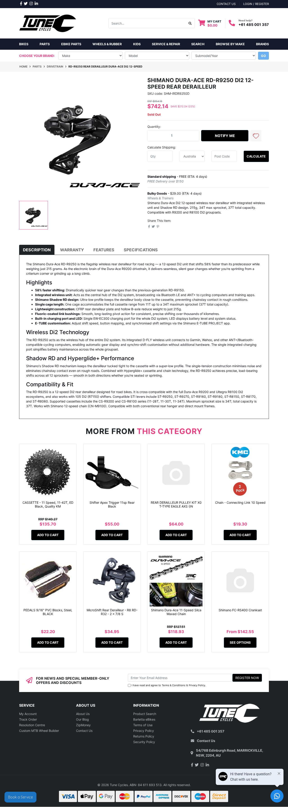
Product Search (144, 714)
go (263, 56)
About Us (83, 714)
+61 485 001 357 (253, 24)
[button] (255, 135)
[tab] (36, 250)
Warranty (72, 249)
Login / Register (256, 4)
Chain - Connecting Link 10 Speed (240, 502)
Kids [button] (137, 44)
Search (197, 44)
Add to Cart (47, 535)
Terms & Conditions (173, 685)
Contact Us (84, 731)
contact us (226, 4)
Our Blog (82, 719)
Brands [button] (262, 44)
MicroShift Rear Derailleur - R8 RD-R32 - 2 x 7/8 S (112, 612)
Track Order (28, 719)
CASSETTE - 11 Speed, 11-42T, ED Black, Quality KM (47, 504)
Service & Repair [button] (166, 44)
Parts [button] (45, 44)
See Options (240, 642)
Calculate (256, 156)
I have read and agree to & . (169, 685)
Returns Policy (143, 736)
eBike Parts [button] (71, 44)
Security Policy (144, 742)
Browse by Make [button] (230, 44)
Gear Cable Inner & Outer (29, 789)
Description (37, 249)
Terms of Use (143, 725)
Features (103, 249)
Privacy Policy (197, 685)
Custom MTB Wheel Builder (39, 731)
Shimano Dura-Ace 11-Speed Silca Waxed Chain (176, 612)
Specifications (141, 249)
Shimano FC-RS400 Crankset (240, 610)
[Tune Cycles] (47, 23)
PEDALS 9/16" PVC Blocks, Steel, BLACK (47, 612)
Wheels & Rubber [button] (107, 44)
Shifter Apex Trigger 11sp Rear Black (112, 504)
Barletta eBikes (144, 719)
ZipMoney (83, 725)
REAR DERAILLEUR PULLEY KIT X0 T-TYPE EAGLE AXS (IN (176, 504)
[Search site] (190, 23)
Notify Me (225, 135)
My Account (28, 714)
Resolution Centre (32, 725)
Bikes (23, 44)
